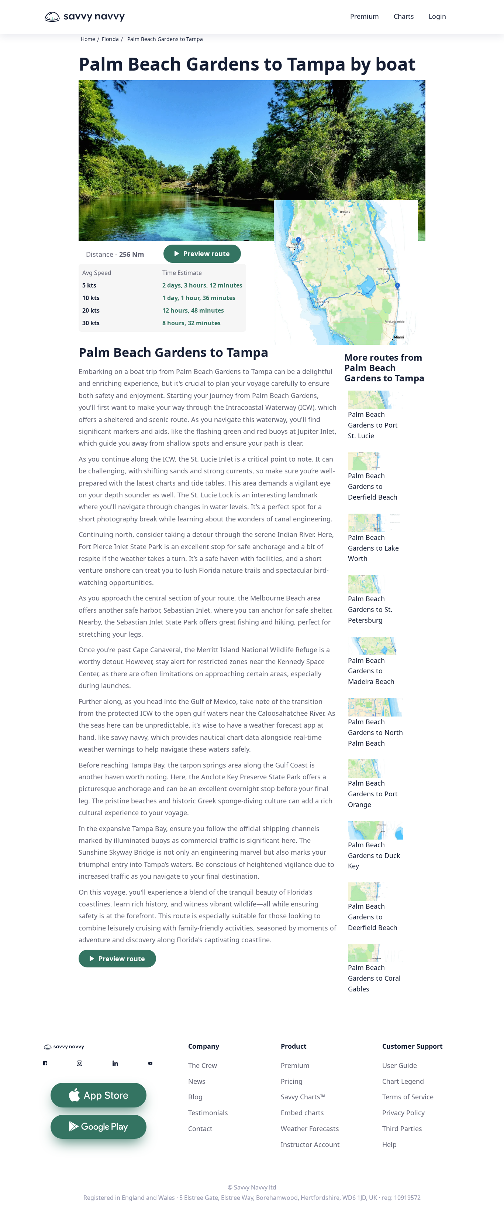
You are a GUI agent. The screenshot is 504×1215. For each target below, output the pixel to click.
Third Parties (402, 1128)
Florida (110, 38)
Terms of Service (408, 1096)
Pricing (292, 1081)
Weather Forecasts (310, 1128)
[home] (98, 17)
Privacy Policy (403, 1112)
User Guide (399, 1065)
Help (389, 1144)
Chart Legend (403, 1081)
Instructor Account (310, 1144)
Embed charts (302, 1112)
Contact (200, 1128)
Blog (195, 1096)
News (197, 1081)
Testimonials (208, 1112)
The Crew (202, 1065)
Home (88, 38)
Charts (404, 16)
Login (437, 16)
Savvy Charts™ (303, 1096)
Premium (364, 16)
